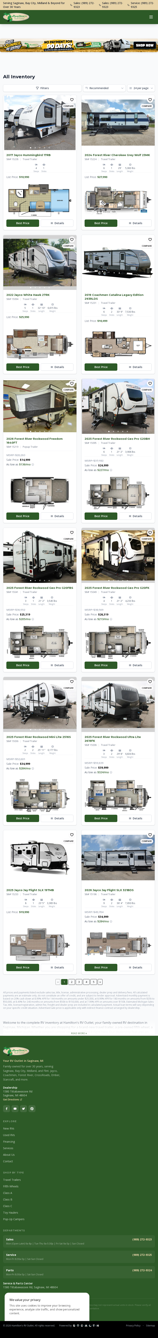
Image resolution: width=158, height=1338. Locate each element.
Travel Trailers (12, 1180)
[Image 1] (30, 147)
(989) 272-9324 (142, 1270)
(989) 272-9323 (142, 1239)
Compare (68, 106)
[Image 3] (40, 147)
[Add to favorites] (72, 100)
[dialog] (47, 1313)
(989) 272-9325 (142, 1255)
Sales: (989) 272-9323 (84, 5)
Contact (8, 1161)
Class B (7, 1199)
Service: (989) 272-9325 (142, 5)
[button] (39, 200)
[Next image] (73, 122)
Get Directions (11, 1099)
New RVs (8, 1128)
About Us (9, 1155)
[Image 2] (35, 147)
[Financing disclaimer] (32, 464)
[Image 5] (49, 147)
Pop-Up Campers (13, 1219)
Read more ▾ (79, 1033)
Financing (9, 1141)
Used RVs (9, 1135)
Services (8, 1148)
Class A (7, 1193)
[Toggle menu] (151, 17)
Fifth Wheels (10, 1186)
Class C (7, 1206)
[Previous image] (6, 122)
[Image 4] (44, 147)
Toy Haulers (10, 1212)
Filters (44, 88)
